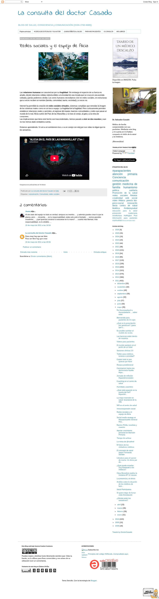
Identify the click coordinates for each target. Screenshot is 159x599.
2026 (117, 230)
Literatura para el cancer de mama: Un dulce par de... (127, 460)
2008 (117, 526)
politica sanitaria (124, 190)
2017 (117, 260)
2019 (117, 253)
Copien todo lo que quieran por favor (124, 360)
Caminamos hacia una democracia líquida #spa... (125, 370)
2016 (117, 264)
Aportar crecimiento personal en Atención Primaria (126, 432)
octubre (120, 290)
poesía (129, 200)
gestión (116, 184)
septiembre (122, 294)
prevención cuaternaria (124, 213)
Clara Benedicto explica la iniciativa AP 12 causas (127, 474)
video (114, 200)
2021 (117, 247)
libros (115, 205)
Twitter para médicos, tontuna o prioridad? (126, 355)
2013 (117, 274)
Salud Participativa (124, 489)
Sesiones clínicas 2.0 (125, 351)
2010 (117, 519)
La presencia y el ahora (126, 478)
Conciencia (119, 177)
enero (119, 515)
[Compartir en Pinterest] (78, 191)
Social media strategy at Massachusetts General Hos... (127, 419)
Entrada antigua (100, 252)
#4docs (122, 200)
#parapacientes (121, 170)
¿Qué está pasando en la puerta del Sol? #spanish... (127, 392)
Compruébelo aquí (120, 554)
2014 (117, 270)
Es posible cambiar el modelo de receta (125, 332)
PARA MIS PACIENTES (93, 31)
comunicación (34, 194)
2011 (117, 281)
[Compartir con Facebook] (75, 191)
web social (131, 198)
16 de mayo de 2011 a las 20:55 (38, 242)
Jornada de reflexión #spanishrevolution (125, 377)
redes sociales (54, 194)
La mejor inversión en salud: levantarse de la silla (126, 400)
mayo (119, 307)
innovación (132, 203)
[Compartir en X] (73, 191)
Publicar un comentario (32, 247)
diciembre (121, 283)
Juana (28, 211)
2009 (117, 522)
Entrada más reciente (28, 252)
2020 (117, 250)
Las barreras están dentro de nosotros (127, 337)
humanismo (130, 187)
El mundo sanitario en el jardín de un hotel (126, 346)
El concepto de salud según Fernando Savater (125, 452)
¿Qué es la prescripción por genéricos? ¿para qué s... (126, 325)
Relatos (133, 195)
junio (119, 304)
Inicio (65, 252)
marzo (120, 508)
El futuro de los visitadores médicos (125, 446)
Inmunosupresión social (126, 409)
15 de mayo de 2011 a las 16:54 (38, 225)
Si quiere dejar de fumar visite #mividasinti (126, 494)
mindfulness (117, 216)
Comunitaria (44, 194)
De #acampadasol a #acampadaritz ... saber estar (127, 312)
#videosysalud (130, 208)
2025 (117, 233)
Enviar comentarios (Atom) (41, 256)
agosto (120, 297)
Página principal (25, 31)
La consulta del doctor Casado (65, 13)
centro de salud (128, 205)
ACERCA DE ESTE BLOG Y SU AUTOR (47, 31)
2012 (117, 277)
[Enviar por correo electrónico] (68, 191)
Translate (131, 153)
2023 (117, 240)
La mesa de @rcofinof (125, 442)
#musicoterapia (127, 220)
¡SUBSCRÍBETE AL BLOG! (73, 31)
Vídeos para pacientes (125, 342)
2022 (117, 243)
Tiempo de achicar (124, 438)
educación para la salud (124, 211)
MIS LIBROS (121, 31)
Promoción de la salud (124, 193)
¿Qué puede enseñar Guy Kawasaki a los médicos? (125, 467)
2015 (117, 267)
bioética (116, 208)
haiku (133, 220)
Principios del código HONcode (100, 554)
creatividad (117, 198)
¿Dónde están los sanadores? (124, 499)
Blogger (94, 581)
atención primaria (124, 174)
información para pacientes (124, 218)
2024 (117, 237)
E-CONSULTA (108, 31)
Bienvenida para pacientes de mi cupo (126, 319)
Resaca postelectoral (125, 365)
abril (119, 505)
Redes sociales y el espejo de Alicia (124, 413)
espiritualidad (117, 220)
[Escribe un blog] (71, 191)
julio (119, 300)
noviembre (121, 287)
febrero (120, 511)
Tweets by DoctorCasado (122, 532)
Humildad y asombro (125, 387)
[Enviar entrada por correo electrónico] (64, 191)
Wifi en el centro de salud (127, 405)
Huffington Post (130, 216)
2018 (117, 257)
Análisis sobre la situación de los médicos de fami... (127, 484)
